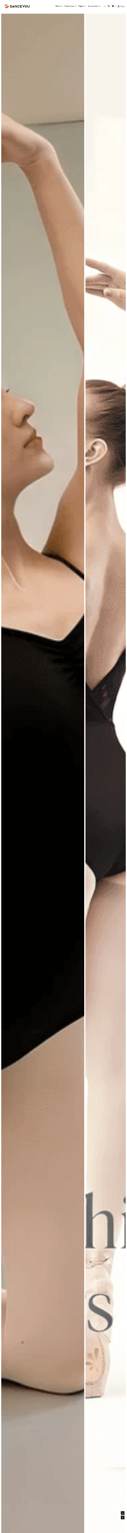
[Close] (94, 749)
